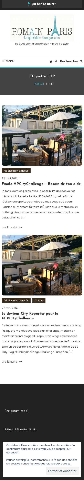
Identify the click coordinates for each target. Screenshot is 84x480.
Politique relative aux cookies (52, 463)
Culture (38, 300)
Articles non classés (16, 170)
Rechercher (69, 61)
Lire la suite (10, 227)
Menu (10, 61)
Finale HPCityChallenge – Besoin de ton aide (41, 184)
